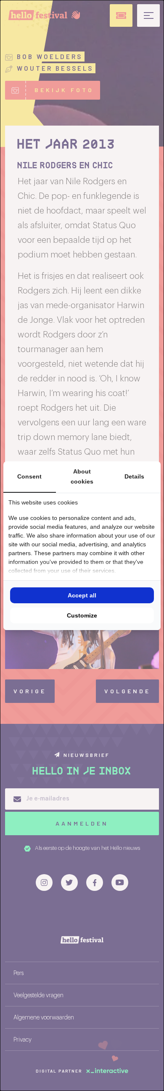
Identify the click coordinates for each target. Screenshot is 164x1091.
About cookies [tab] (82, 476)
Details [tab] (134, 476)
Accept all (82, 595)
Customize (82, 615)
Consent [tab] (29, 476)
